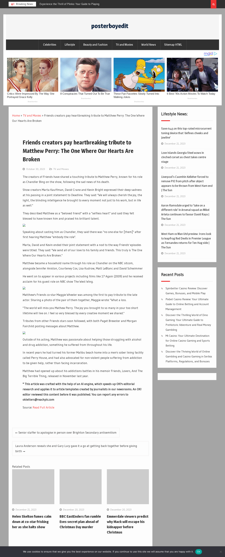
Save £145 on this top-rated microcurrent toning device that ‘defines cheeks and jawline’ (186, 133)
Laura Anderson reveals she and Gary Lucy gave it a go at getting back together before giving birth (76, 448)
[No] (220, 551)
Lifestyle (70, 44)
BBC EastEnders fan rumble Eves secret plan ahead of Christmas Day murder (80, 521)
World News (148, 44)
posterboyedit (109, 26)
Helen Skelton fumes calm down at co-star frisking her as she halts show (31, 521)
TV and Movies (124, 44)
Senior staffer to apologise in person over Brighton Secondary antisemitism (67, 432)
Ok (198, 551)
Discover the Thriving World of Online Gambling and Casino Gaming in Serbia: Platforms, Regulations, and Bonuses (189, 356)
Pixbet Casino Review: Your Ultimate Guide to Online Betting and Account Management (187, 304)
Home (16, 115)
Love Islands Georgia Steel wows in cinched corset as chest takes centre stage (183, 157)
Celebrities (49, 44)
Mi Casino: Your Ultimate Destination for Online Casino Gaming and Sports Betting (188, 340)
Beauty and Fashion (95, 44)
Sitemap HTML (173, 44)
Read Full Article (43, 407)
